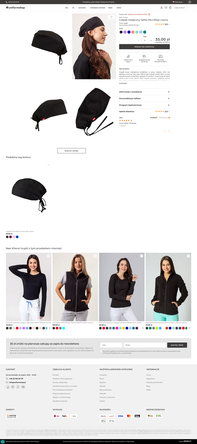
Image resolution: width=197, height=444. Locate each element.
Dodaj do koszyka (144, 47)
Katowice (90, 435)
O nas (148, 375)
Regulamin (150, 379)
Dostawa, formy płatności (62, 379)
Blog (148, 386)
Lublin (85, 435)
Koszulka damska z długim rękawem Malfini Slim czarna (120, 323)
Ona (66, 8)
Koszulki (103, 394)
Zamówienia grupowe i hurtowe (65, 386)
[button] (144, 92)
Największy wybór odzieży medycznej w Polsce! (98, 2)
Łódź (81, 435)
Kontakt (56, 375)
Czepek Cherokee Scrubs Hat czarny (20, 231)
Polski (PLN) (178, 2)
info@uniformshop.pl (17, 382)
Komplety (103, 375)
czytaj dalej (123, 83)
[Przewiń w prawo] (48, 328)
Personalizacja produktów (63, 390)
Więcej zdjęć (72, 151)
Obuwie (102, 386)
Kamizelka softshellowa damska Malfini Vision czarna (72, 323)
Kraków (71, 435)
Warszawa (66, 435)
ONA (120, 17)
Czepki (125, 17)
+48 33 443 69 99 (13, 2)
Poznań (96, 435)
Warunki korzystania (118, 441)
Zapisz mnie (177, 345)
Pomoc (119, 8)
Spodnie (103, 382)
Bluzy (102, 379)
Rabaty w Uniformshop (61, 397)
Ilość (144, 36)
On (73, 8)
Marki (110, 8)
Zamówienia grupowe (97, 8)
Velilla (126, 23)
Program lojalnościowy (61, 394)
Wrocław (76, 435)
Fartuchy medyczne (107, 397)
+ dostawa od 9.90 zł (162, 42)
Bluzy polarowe (105, 390)
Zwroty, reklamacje (60, 382)
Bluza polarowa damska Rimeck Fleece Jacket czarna (166, 323)
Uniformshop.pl (34, 441)
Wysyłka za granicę (60, 401)
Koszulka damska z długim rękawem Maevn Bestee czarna (28, 323)
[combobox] (181, 7)
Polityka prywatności (154, 382)
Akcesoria (82, 8)
